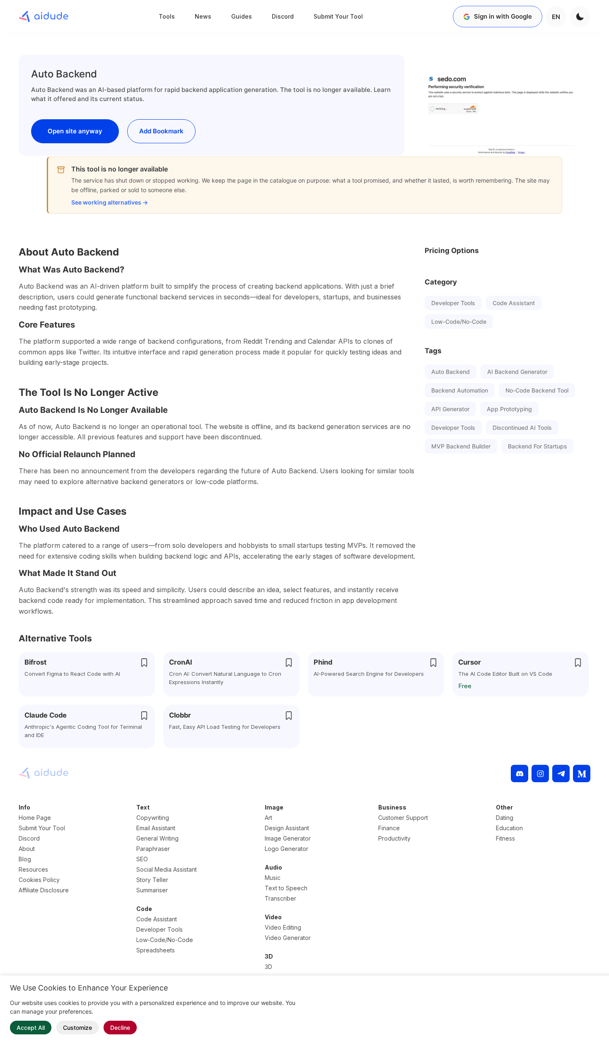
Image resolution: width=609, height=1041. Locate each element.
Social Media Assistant (166, 869)
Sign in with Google (503, 16)
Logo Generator (286, 848)
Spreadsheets (155, 950)
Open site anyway (75, 131)
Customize (77, 1027)
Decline (120, 1027)
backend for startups (537, 446)
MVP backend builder (461, 446)
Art (268, 817)
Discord (283, 16)
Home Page (35, 817)
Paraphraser (153, 848)
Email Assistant (155, 827)
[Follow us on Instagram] (540, 773)
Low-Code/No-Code (458, 321)
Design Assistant (287, 827)
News (203, 16)
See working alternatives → (109, 202)
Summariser (152, 890)
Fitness (505, 838)
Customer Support (403, 817)
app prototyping (509, 408)
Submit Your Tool (338, 16)
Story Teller (152, 879)
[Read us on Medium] (581, 773)
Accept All (31, 1027)
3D (268, 966)
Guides (241, 16)
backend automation (459, 390)
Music (272, 877)
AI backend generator (517, 371)
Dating (504, 817)
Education (509, 827)
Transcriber (280, 898)
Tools (167, 16)
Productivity (394, 838)
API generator (450, 408)
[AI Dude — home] (43, 16)
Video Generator (288, 937)
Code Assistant (514, 302)
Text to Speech (286, 888)
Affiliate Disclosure (44, 890)
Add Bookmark (161, 131)
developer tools (453, 427)
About (27, 848)
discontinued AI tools (522, 427)
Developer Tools (453, 302)
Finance (389, 827)
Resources (33, 869)
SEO (142, 859)
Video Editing (283, 927)
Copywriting (152, 817)
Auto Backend (450, 371)
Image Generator (288, 838)
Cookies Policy (39, 879)
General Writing (157, 838)
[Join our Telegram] (561, 773)
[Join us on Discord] (519, 773)
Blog (25, 859)
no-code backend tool (536, 390)
